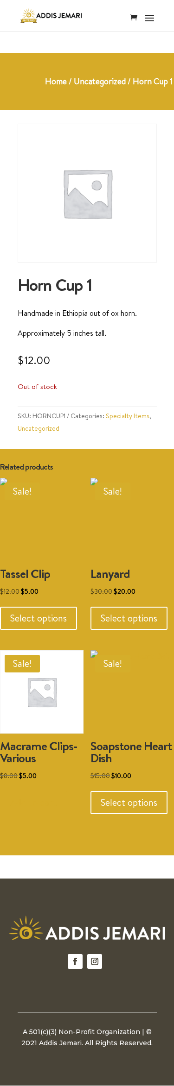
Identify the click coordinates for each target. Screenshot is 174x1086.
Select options (38, 618)
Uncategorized (100, 81)
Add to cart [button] (33, 802)
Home (56, 81)
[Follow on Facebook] (75, 961)
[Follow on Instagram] (94, 961)
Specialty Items (127, 416)
